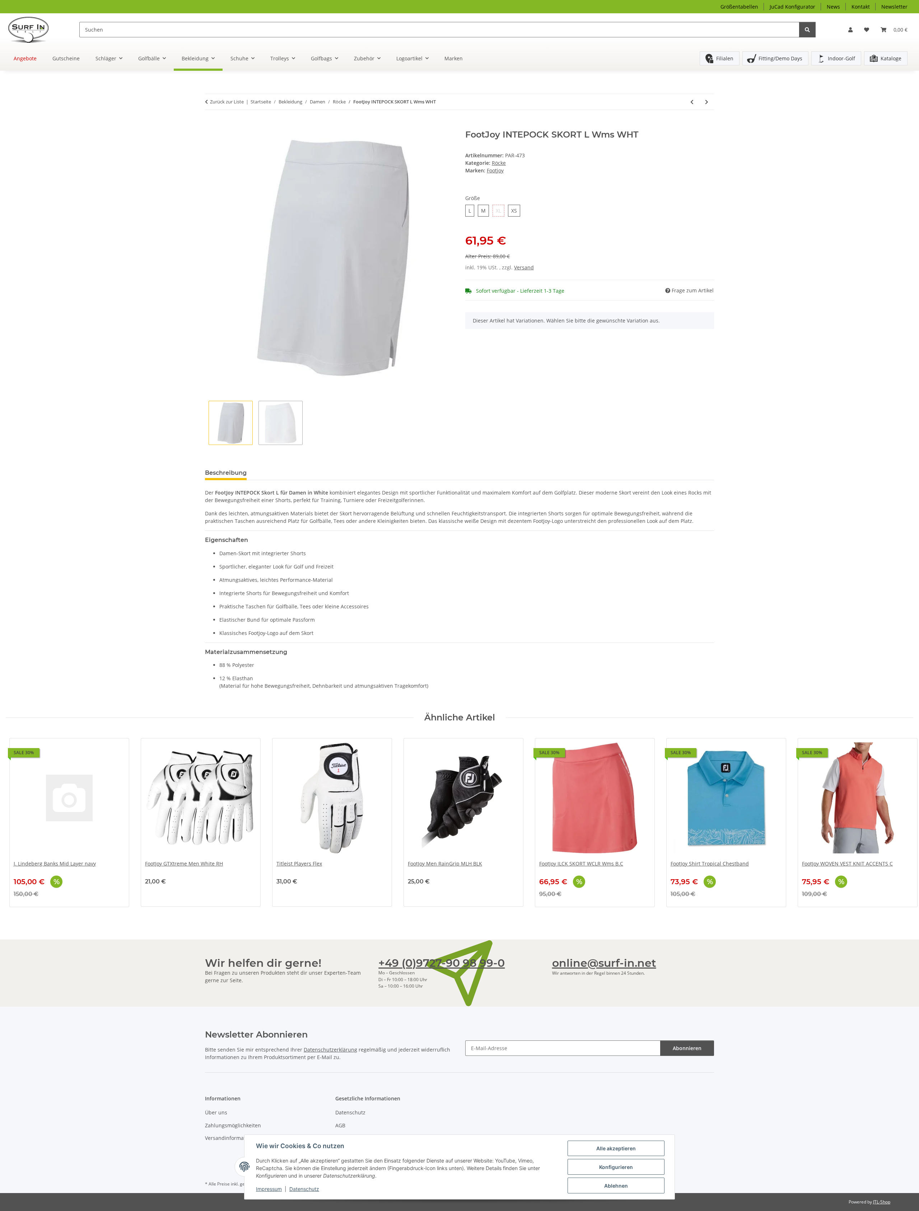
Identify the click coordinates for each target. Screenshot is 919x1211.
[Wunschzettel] (866, 29)
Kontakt (861, 6)
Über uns (216, 1112)
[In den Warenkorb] (210, 126)
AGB (340, 1125)
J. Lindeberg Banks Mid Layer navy (55, 864)
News (833, 6)
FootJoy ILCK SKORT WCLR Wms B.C (581, 864)
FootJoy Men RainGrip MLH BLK (445, 864)
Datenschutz (304, 1189)
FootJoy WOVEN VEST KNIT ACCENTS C (847, 864)
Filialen (724, 58)
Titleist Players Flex (299, 864)
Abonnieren (687, 1048)
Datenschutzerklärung (330, 1049)
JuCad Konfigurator (792, 6)
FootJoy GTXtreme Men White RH (184, 864)
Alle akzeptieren (616, 1148)
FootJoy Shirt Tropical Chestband (710, 864)
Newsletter (894, 6)
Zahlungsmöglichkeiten (233, 1125)
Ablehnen (616, 1186)
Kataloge (891, 58)
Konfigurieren (616, 1167)
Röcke (499, 162)
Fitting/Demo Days (780, 58)
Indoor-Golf (841, 58)
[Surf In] (34, 29)
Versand (524, 267)
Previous (18, 822)
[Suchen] (807, 29)
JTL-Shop (881, 1202)
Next (902, 822)
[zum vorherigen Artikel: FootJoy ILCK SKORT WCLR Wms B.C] (692, 102)
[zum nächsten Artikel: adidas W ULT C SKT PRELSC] (706, 102)
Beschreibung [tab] (226, 472)
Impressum (269, 1189)
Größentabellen (739, 6)
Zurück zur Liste (227, 101)
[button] (850, 29)
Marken (453, 58)
